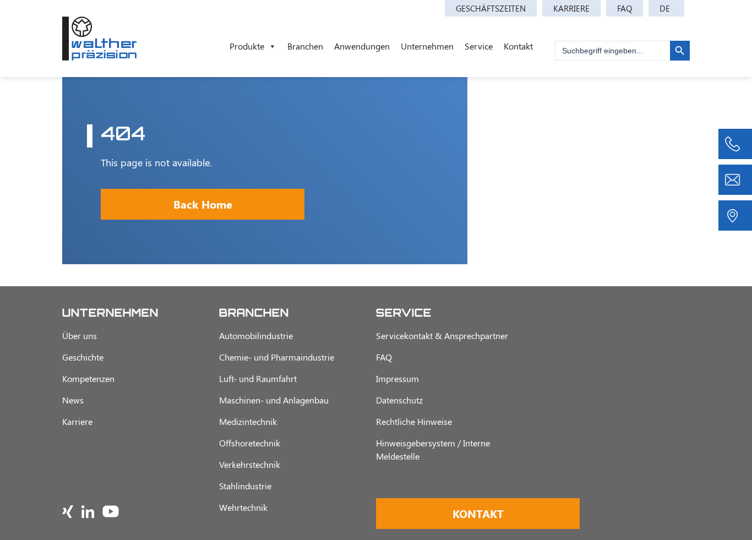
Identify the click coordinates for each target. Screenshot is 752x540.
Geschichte (82, 357)
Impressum (397, 378)
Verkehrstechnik (249, 464)
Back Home (202, 204)
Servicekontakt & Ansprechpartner (442, 335)
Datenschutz (399, 400)
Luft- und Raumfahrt (258, 378)
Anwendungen (362, 46)
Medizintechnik (248, 421)
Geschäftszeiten (491, 8)
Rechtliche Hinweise (414, 421)
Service (479, 46)
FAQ (624, 8)
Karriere (571, 8)
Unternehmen (427, 46)
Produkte (247, 46)
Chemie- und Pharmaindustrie (276, 357)
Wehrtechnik (243, 507)
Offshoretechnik (249, 443)
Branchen (305, 46)
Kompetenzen (88, 378)
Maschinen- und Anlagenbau (274, 400)
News (73, 400)
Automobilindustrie (256, 335)
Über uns (79, 335)
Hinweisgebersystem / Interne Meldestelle (433, 449)
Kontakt (518, 46)
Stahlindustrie (245, 486)
